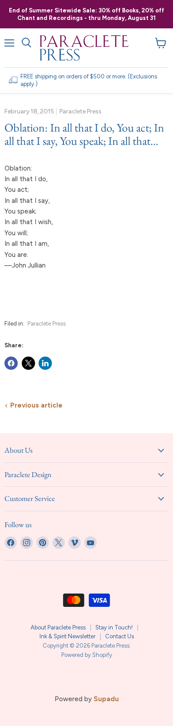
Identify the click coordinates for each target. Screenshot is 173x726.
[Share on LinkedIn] (45, 363)
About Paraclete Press (58, 627)
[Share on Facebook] (11, 363)
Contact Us (119, 636)
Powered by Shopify (86, 655)
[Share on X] (28, 363)
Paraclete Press (47, 323)
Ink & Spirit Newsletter (67, 636)
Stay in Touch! (114, 627)
